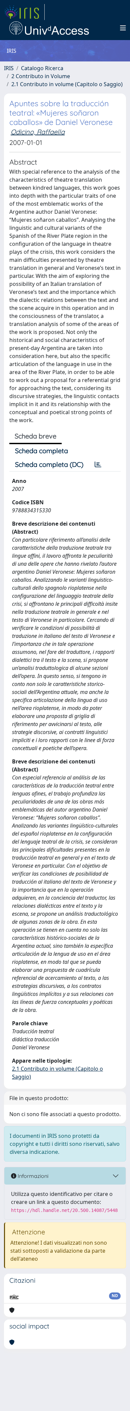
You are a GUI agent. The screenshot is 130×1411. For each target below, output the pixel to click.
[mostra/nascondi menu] (123, 28)
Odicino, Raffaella (38, 132)
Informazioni (32, 1176)
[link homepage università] (49, 28)
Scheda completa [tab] (41, 451)
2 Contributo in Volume (40, 76)
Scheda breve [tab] (35, 436)
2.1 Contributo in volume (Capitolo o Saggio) (67, 84)
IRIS (9, 68)
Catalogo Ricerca (42, 68)
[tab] (98, 465)
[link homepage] (24, 12)
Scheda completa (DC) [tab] (49, 464)
